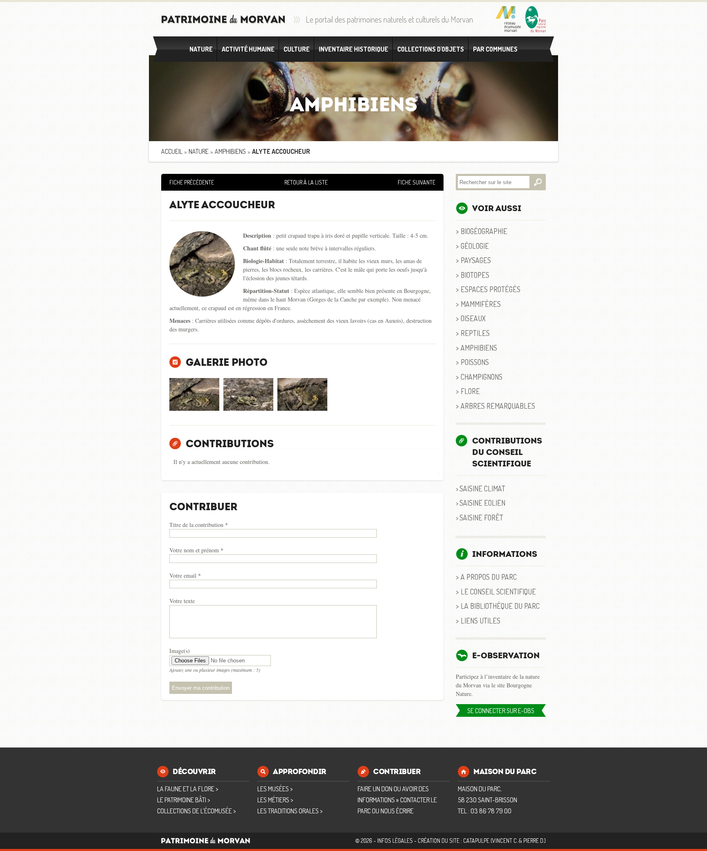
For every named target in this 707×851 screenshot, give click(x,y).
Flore (470, 391)
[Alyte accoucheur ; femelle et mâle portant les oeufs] (194, 394)
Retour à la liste (306, 182)
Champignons (481, 376)
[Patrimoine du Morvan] (223, 19)
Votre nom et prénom (196, 550)
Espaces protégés (490, 289)
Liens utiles (480, 620)
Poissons (475, 362)
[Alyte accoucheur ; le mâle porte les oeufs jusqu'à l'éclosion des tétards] (302, 394)
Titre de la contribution (198, 525)
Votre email (185, 575)
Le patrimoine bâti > (183, 800)
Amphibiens (230, 151)
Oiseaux (473, 318)
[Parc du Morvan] (535, 19)
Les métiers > (275, 800)
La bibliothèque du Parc (500, 605)
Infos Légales (395, 840)
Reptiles (475, 333)
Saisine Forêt (481, 517)
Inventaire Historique (353, 49)
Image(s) (179, 651)
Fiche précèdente (191, 182)
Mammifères (481, 303)
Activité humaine (248, 49)
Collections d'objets (430, 49)
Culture (297, 49)
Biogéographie (484, 231)
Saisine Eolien (482, 502)
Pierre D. (533, 840)
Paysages (476, 260)
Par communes (495, 49)
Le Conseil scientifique (498, 591)
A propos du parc (489, 576)
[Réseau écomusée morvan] (508, 19)
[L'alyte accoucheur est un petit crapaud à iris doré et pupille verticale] (248, 394)
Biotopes (475, 274)
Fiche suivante (416, 182)
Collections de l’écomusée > (196, 811)
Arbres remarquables (498, 405)
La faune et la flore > (187, 789)
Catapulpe (476, 840)
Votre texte (182, 601)
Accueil (171, 151)
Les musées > (275, 789)
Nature (201, 49)
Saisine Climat (482, 488)
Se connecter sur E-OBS (500, 711)
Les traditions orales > (289, 811)
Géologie (475, 245)
